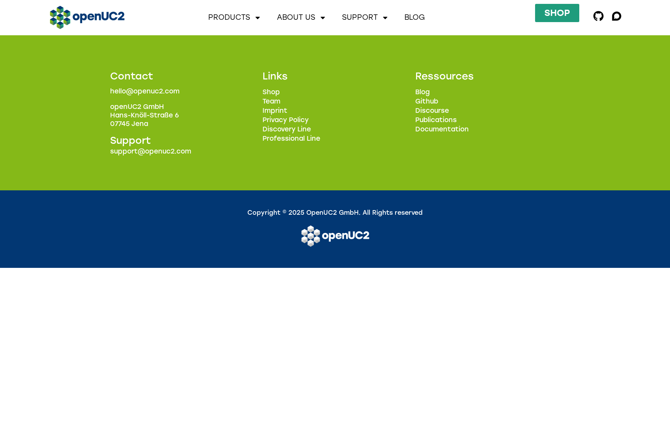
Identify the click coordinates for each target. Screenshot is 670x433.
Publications (436, 120)
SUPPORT (360, 17)
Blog (422, 92)
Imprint (274, 110)
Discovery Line (286, 129)
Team (271, 101)
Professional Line (291, 138)
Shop (271, 92)
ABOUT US (296, 17)
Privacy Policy (285, 120)
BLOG (414, 17)
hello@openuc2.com (145, 91)
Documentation (442, 129)
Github (426, 101)
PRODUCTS (229, 17)
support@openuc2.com (150, 151)
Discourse (432, 110)
